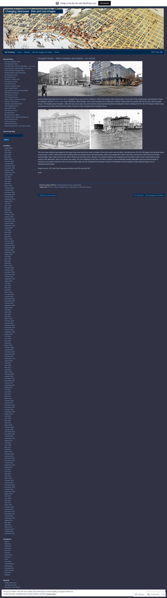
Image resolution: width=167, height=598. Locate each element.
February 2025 (9, 188)
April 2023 (8, 236)
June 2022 (8, 259)
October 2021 (9, 276)
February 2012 (9, 529)
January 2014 (9, 482)
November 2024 (10, 194)
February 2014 (9, 480)
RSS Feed (155, 52)
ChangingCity (60, 185)
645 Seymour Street (11, 110)
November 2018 (10, 354)
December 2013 (10, 485)
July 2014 (8, 469)
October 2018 (9, 356)
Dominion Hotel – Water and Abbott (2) (17, 117)
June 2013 (8, 498)
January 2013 (9, 509)
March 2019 (8, 345)
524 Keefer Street (10, 84)
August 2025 (9, 174)
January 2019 (9, 349)
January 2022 (9, 270)
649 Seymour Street (11, 95)
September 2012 (10, 518)
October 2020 (9, 303)
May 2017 (8, 394)
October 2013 (9, 489)
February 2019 (9, 347)
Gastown (69, 185)
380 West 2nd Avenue (12, 101)
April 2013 (8, 502)
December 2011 (10, 533)
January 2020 (9, 323)
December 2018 (10, 352)
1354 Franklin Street (11, 88)
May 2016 (8, 420)
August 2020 (9, 307)
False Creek (8, 555)
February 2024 (9, 214)
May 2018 (8, 367)
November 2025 (10, 168)
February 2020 (9, 321)
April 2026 (8, 157)
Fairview (7, 552)
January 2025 (9, 190)
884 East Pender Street (12, 115)
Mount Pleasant (9, 564)
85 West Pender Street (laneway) (15, 73)
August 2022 (9, 254)
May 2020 (8, 314)
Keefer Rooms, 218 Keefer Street (15, 99)
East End (7, 550)
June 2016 (8, 418)
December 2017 (10, 378)
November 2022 (10, 248)
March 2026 (8, 159)
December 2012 (10, 511)
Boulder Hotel (58, 101)
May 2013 (8, 500)
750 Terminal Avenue (11, 97)
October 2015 (9, 436)
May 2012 (8, 522)
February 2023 (9, 241)
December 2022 (10, 245)
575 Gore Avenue (10, 121)
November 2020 (10, 301)
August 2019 (9, 334)
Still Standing (10, 52)
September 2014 (10, 465)
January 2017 (9, 403)
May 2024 (8, 208)
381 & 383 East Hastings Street (14, 70)
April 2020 (8, 316)
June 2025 (8, 179)
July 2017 (8, 389)
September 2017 (10, 385)
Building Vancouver (11, 583)
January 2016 (9, 429)
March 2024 (8, 212)
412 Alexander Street (11, 75)
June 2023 (8, 232)
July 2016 (8, 416)
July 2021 (8, 283)
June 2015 (8, 445)
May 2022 (8, 261)
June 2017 (8, 392)
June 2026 (8, 152)
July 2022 (8, 256)
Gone (19, 52)
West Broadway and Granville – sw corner (18, 68)
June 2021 (8, 285)
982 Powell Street (10, 77)
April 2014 (8, 476)
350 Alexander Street (11, 64)
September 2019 (10, 332)
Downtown (8, 548)
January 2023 (9, 243)
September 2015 (10, 438)
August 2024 (9, 201)
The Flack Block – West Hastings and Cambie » (149, 195)
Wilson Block (63, 99)
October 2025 (9, 170)
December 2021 (10, 272)
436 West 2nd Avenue (12, 92)
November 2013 (10, 487)
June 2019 (8, 338)
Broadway (8, 544)
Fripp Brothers (73, 187)
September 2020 (10, 305)
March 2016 (8, 425)
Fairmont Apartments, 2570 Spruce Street (18, 126)
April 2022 (8, 263)
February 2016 (9, 427)
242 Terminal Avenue (11, 119)
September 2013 (10, 491)
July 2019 (8, 336)
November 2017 (10, 381)
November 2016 (10, 407)
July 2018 (8, 363)
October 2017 (9, 383)
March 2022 (8, 265)
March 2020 (8, 318)
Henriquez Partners (85, 187)
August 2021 (9, 281)
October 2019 (9, 330)
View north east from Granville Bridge (16, 90)
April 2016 (8, 423)
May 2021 (8, 287)
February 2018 (9, 374)
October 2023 (9, 223)
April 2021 (8, 290)
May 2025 (8, 181)
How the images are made (42, 52)
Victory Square (9, 570)
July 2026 (8, 150)
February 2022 (9, 268)
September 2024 (10, 199)
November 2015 (10, 434)
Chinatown (8, 546)
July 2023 (8, 230)
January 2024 (9, 217)
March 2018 (8, 372)
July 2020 (8, 310)
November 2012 (10, 513)
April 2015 (8, 449)
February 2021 (9, 294)
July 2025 (8, 177)
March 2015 (8, 451)
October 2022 (9, 250)
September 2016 (10, 412)
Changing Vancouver (17, 11)
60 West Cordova (52, 187)
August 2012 (9, 520)
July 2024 (8, 203)
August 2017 (9, 387)
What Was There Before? (13, 587)
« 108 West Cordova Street (47, 195)
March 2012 (8, 527)
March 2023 (8, 239)
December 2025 (10, 166)
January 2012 (9, 531)
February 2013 (9, 507)
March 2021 (8, 292)
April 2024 (8, 210)
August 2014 (9, 467)
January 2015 (9, 456)
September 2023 (10, 225)
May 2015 (8, 447)
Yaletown (7, 575)
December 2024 (10, 192)
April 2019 (8, 343)
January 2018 (9, 376)
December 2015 (10, 431)
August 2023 (9, 228)
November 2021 (10, 274)
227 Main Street (9, 112)
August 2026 (9, 148)
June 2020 (8, 312)
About (57, 52)
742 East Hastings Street (12, 61)
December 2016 (10, 405)
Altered (26, 52)
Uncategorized (9, 568)
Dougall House (63, 187)
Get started (104, 3)
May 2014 (8, 474)
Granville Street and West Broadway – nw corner (20, 66)
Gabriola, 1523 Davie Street (13, 104)
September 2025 (10, 172)
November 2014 (10, 460)
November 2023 (10, 221)
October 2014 (9, 462)
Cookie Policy (51, 594)
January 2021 (9, 296)
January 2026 (9, 163)
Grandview (8, 561)
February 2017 (9, 400)
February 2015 (9, 454)
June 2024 (8, 205)
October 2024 (9, 197)
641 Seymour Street (11, 81)
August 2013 (9, 494)
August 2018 (9, 361)
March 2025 (8, 186)
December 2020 (10, 299)
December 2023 (10, 219)
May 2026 (8, 154)
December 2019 (10, 325)
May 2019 (8, 341)
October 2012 (9, 516)
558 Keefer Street (10, 108)
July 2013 (8, 496)
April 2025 (8, 183)
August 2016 (9, 414)
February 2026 (9, 161)
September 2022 (10, 252)
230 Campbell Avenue (11, 106)
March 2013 (8, 505)
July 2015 (8, 443)
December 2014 (10, 458)
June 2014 (8, 471)
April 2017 (8, 396)
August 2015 (9, 440)
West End (8, 572)
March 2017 (8, 398)
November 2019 (10, 327)
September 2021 (10, 279)
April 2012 (8, 525)
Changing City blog (10, 585)
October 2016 (9, 409)
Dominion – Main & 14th (12, 79)
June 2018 (8, 365)
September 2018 (10, 358)
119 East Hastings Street (12, 86)
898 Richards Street (11, 123)
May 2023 (8, 234)
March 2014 (8, 478)
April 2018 (8, 369)
